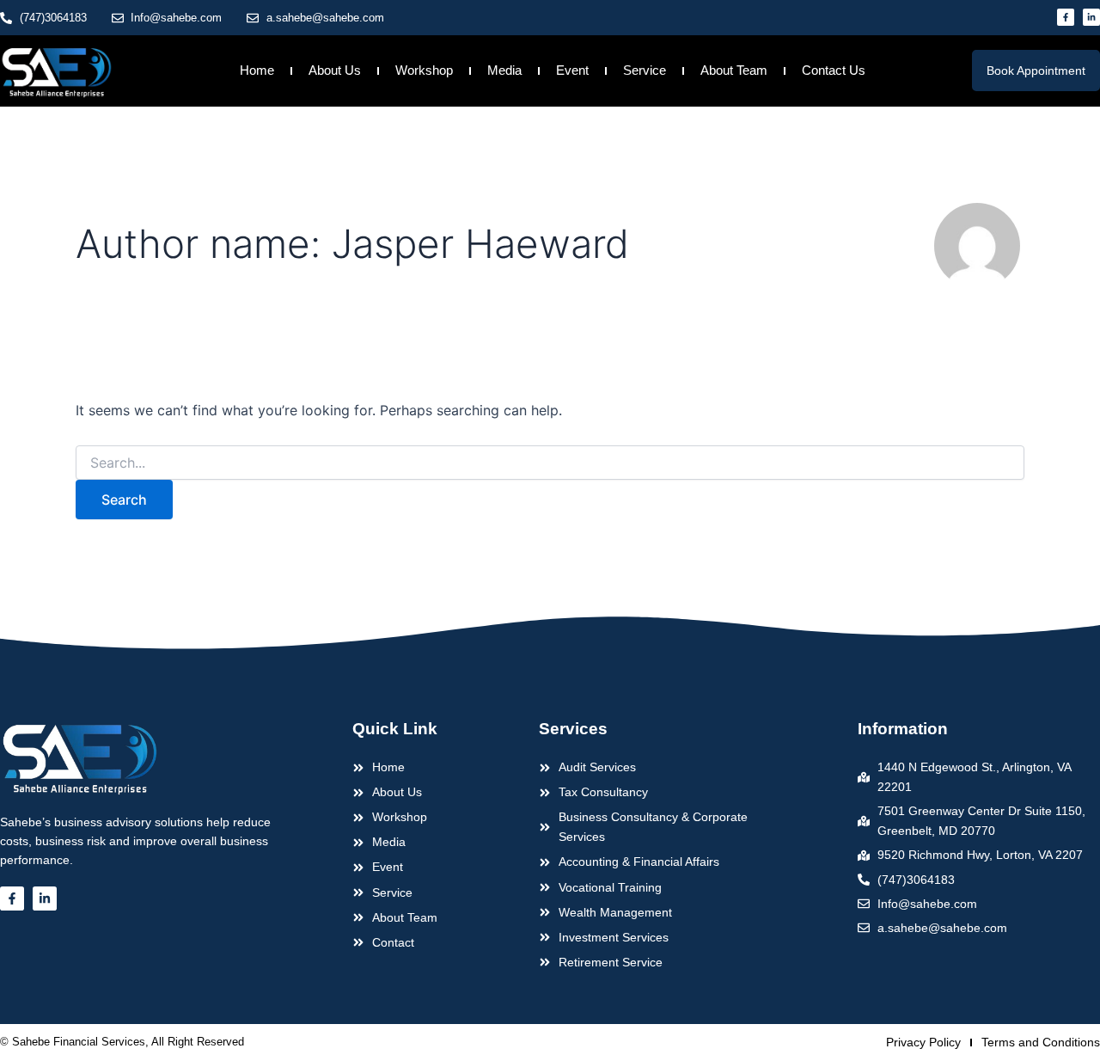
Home (257, 70)
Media (504, 70)
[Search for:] (550, 463)
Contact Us (833, 70)
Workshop (424, 70)
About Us (335, 70)
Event (572, 70)
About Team (733, 70)
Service (644, 70)
